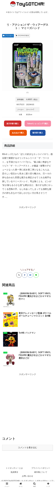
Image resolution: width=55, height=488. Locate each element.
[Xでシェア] (19, 275)
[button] (49, 382)
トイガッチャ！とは (14, 468)
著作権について (40, 472)
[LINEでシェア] (36, 275)
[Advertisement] (27, 237)
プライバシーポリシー (40, 468)
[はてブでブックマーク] (30, 275)
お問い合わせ (27, 476)
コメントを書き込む (27, 447)
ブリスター (9, 36)
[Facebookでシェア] (24, 275)
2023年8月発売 (23, 36)
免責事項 (14, 472)
